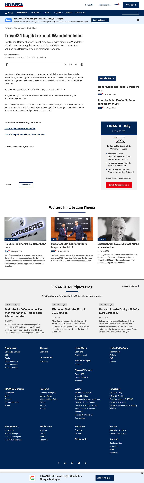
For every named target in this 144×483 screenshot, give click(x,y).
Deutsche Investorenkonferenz (87, 399)
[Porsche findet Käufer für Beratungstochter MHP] (72, 229)
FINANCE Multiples (12, 305)
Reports (43, 405)
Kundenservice (116, 443)
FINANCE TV (81, 348)
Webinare (78, 412)
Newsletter (89, 5)
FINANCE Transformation (85, 402)
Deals (53, 239)
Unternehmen (46, 357)
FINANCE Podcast (83, 370)
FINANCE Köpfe (82, 360)
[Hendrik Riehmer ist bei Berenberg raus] (25, 229)
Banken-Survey (46, 396)
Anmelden (130, 5)
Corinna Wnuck (13, 55)
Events (78, 389)
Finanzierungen (19, 28)
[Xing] (58, 463)
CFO (7, 355)
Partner (113, 426)
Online (42, 433)
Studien (43, 408)
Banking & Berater (11, 239)
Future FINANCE (81, 377)
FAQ (111, 358)
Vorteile (113, 355)
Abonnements (104, 5)
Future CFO (79, 374)
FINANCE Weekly (117, 396)
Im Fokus (78, 380)
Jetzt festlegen (99, 20)
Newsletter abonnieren (117, 185)
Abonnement (115, 352)
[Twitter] (72, 463)
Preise (7, 405)
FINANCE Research (118, 402)
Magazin (43, 430)
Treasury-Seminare (83, 415)
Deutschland (31, 28)
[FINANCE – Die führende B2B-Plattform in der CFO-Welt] (14, 5)
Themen (44, 348)
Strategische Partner (118, 430)
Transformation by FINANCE (121, 399)
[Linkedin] (65, 463)
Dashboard (9, 393)
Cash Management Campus (86, 405)
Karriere (78, 433)
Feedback (114, 452)
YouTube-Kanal (81, 355)
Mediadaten (46, 426)
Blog (7, 396)
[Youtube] (79, 463)
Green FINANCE (81, 396)
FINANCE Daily (116, 393)
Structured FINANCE (83, 393)
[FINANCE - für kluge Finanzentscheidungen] (117, 4)
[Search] (138, 13)
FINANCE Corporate (13, 440)
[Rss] (85, 463)
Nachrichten (11, 348)
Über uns (78, 430)
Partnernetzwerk (12, 402)
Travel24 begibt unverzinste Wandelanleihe (24, 134)
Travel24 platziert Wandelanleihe (19, 128)
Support (8, 399)
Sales (112, 449)
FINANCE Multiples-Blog (72, 287)
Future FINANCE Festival (85, 408)
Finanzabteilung (11, 361)
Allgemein (101, 239)
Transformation (11, 367)
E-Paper (113, 361)
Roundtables (80, 418)
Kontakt (114, 439)
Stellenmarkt (81, 439)
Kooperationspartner (118, 433)
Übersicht (44, 352)
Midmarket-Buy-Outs (48, 399)
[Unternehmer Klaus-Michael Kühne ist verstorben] (119, 229)
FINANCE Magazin (119, 348)
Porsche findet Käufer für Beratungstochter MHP (116, 102)
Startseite (8, 28)
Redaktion (80, 426)
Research (44, 389)
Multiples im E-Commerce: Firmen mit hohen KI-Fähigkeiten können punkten (23, 313)
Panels (42, 402)
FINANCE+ (9, 430)
